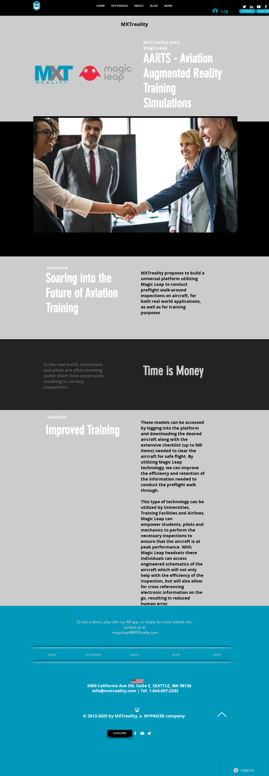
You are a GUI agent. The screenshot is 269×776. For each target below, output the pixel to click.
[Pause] (38, 228)
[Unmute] (46, 228)
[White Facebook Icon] (266, 6)
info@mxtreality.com (114, 691)
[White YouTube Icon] (258, 6)
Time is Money (173, 370)
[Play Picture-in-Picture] (224, 228)
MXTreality (134, 24)
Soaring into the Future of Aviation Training (82, 292)
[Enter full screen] (232, 228)
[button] (119, 6)
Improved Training (83, 429)
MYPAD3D (154, 716)
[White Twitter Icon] (244, 6)
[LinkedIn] (251, 6)
